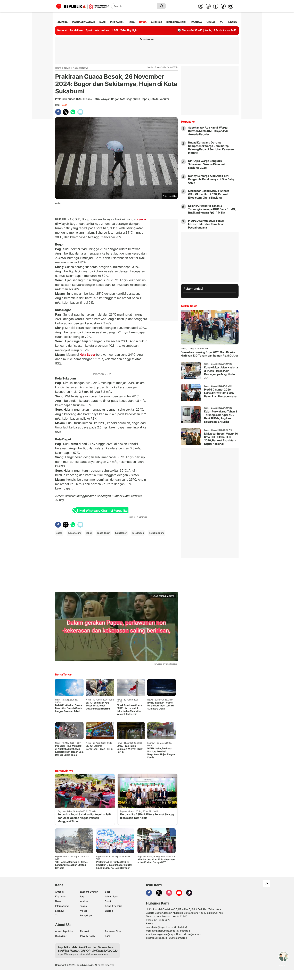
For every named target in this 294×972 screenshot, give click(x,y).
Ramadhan (86, 915)
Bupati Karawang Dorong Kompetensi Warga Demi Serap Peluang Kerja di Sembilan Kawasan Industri (211, 147)
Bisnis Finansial (176, 22)
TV (222, 22)
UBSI (115, 30)
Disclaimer (60, 935)
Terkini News (189, 306)
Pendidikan (76, 30)
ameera (62, 22)
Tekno (83, 906)
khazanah (117, 22)
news (142, 22)
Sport (89, 30)
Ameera (59, 891)
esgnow (196, 22)
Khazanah (60, 896)
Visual (83, 910)
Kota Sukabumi (156, 532)
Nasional (62, 30)
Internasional (102, 30)
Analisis (84, 901)
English (109, 910)
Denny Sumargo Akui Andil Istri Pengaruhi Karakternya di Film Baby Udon (211, 179)
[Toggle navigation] (58, 6)
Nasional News (80, 67)
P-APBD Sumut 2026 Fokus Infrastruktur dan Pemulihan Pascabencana (206, 224)
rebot (89, 532)
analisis (156, 22)
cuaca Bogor (103, 532)
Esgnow (59, 910)
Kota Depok (138, 532)
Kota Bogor (87, 354)
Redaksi (84, 931)
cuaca (141, 219)
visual (211, 22)
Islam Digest (111, 896)
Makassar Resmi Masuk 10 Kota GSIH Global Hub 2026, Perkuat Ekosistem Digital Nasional (208, 194)
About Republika (64, 931)
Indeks (232, 22)
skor (102, 22)
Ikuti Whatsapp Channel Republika (103, 510)
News (67, 67)
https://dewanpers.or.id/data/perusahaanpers (83, 954)
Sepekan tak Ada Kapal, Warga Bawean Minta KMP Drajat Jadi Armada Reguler (208, 131)
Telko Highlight (128, 30)
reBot (64, 104)
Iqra (82, 896)
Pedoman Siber (113, 931)
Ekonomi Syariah (83, 22)
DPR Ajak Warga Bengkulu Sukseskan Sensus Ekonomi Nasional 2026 (206, 164)
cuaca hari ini (74, 532)
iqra (132, 22)
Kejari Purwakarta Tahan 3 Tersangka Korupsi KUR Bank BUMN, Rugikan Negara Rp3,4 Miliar (212, 209)
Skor (107, 891)
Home (58, 67)
